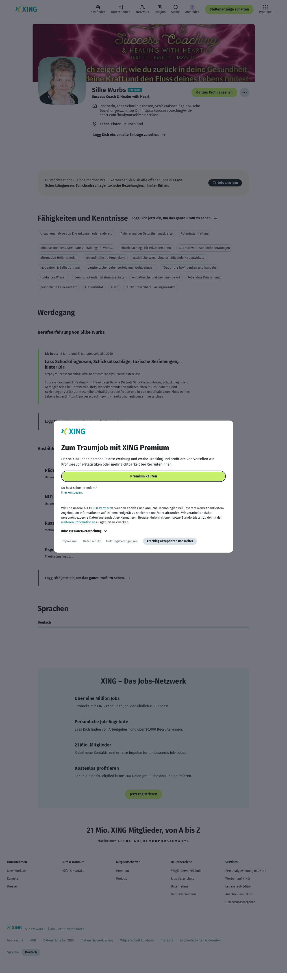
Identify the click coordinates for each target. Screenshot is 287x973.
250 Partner (101, 508)
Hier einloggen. (72, 492)
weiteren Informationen (78, 522)
